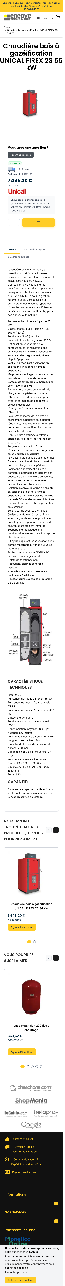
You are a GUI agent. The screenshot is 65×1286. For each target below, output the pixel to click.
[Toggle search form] (45, 17)
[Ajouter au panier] (38, 222)
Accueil (7, 27)
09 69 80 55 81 (31, 9)
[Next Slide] (56, 830)
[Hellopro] (46, 1113)
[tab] (29, 941)
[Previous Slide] (49, 830)
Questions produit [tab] (19, 257)
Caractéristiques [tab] (35, 249)
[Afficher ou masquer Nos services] (56, 1221)
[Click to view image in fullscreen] (31, 103)
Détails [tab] (12, 249)
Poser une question (21, 154)
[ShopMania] (31, 1101)
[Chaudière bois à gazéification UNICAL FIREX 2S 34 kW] (31, 875)
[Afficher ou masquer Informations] (56, 1203)
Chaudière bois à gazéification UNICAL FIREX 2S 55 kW (32, 32)
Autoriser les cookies (20, 1280)
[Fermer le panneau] (58, 1249)
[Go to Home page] (19, 17)
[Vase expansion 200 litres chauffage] (31, 996)
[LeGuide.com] (16, 1113)
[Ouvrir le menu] (38, 17)
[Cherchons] (31, 1088)
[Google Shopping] (31, 1125)
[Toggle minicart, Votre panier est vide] (58, 17)
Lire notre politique (16, 1272)
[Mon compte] (51, 17)
